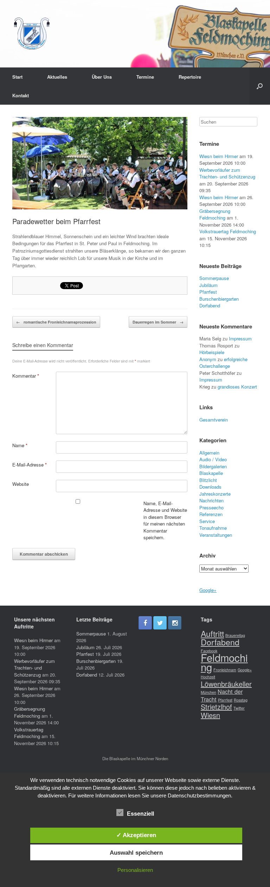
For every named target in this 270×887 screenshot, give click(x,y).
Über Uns (102, 76)
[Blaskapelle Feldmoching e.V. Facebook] (145, 623)
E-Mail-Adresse (29, 464)
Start (17, 76)
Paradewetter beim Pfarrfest (56, 221)
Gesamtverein (213, 419)
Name (19, 445)
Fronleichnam (224, 669)
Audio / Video (213, 459)
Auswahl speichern (136, 852)
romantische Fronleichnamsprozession (56, 322)
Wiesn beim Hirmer (218, 156)
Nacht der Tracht (222, 695)
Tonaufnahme (213, 527)
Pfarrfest (208, 291)
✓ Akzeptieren (136, 835)
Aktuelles (57, 76)
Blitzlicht (208, 480)
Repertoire (190, 76)
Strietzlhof (216, 707)
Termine (145, 76)
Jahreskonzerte (215, 493)
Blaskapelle (211, 473)
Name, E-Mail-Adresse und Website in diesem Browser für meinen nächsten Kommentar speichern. (165, 520)
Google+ (208, 590)
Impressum (240, 338)
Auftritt (212, 633)
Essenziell (140, 814)
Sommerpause (214, 278)
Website (20, 484)
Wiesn (210, 715)
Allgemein (209, 452)
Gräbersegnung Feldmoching (214, 214)
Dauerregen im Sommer (158, 322)
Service (207, 521)
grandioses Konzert (237, 386)
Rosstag (241, 700)
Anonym (207, 359)
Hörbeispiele (211, 352)
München (208, 692)
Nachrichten (211, 500)
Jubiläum (208, 285)
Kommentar (25, 375)
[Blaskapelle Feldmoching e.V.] (31, 34)
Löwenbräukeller (226, 684)
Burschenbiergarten (219, 298)
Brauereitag (235, 635)
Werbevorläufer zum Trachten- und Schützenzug (227, 173)
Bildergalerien (213, 466)
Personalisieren (135, 870)
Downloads (210, 486)
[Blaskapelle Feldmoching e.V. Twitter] (160, 623)
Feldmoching (224, 662)
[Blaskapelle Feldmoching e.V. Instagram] (174, 623)
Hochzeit (208, 676)
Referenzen (211, 514)
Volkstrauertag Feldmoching (227, 231)
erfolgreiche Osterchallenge (223, 363)
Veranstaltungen (215, 534)
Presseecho (211, 507)
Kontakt (20, 95)
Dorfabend (209, 305)
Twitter (239, 708)
